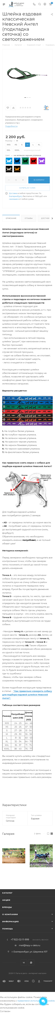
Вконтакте (24, 963)
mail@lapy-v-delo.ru (29, 945)
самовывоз (14, 199)
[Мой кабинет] (45, 4)
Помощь (7, 929)
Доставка (13, 193)
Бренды (7, 907)
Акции (6, 900)
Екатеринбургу (15, 196)
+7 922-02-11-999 (20, 940)
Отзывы (29, 218)
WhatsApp (31, 963)
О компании (10, 914)
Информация (10, 921)
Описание (11, 218)
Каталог (7, 893)
